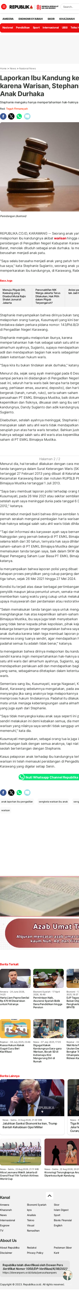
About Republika (9, 1247)
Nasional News (27, 68)
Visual (30, 1225)
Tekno (30, 1220)
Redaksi (32, 1247)
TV (1, 1230)
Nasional (7, 27)
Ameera (4, 1204)
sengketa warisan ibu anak (53, 801)
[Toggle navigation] (4, 7)
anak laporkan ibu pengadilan (17, 801)
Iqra (29, 1209)
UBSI (65, 27)
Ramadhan (33, 1230)
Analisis (31, 1215)
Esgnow (5, 1225)
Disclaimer (6, 1252)
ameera (8, 18)
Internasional (51, 27)
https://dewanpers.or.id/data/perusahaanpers (30, 1272)
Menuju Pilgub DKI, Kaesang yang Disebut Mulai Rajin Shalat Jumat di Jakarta (14, 296)
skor (51, 18)
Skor (56, 1204)
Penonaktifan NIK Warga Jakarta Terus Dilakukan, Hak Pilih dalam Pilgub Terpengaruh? (47, 296)
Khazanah (6, 1209)
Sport (36, 27)
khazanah (67, 18)
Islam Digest (61, 1209)
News (13, 68)
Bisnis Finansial (63, 1220)
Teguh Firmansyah (17, 108)
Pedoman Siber (63, 1247)
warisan (60, 238)
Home (3, 68)
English (58, 1225)
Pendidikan (23, 27)
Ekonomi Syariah (31, 18)
